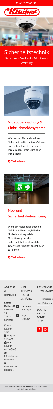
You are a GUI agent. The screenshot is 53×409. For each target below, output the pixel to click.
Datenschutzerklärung (45, 303)
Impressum (45, 298)
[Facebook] (39, 329)
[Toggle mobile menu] (47, 12)
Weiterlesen (17, 161)
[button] (24, 307)
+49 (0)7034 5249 (27, 3)
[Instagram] (45, 329)
